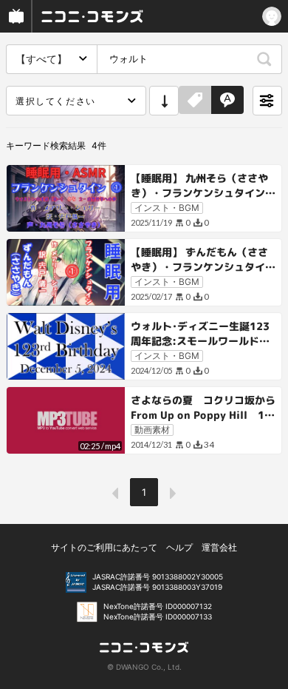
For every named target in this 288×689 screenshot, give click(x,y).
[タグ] (195, 100)
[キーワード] (227, 100)
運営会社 (219, 547)
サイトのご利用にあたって (104, 547)
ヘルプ (179, 547)
